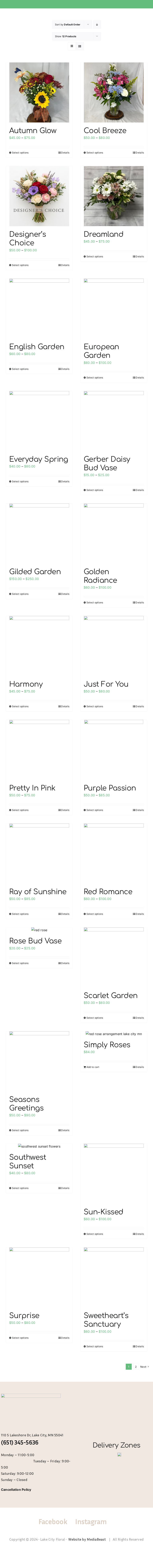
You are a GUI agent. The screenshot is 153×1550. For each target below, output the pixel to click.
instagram (91, 1521)
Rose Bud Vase (35, 941)
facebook (52, 1521)
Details (65, 152)
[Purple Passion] (114, 750)
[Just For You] (114, 646)
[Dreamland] (114, 196)
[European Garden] (114, 309)
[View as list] (80, 46)
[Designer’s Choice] (39, 196)
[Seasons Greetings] (39, 1061)
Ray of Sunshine (38, 892)
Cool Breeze (105, 131)
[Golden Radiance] (114, 534)
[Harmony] (39, 646)
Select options (20, 152)
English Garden (36, 347)
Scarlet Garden (110, 996)
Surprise (24, 1316)
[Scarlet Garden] (114, 957)
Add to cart (92, 1066)
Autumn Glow (32, 131)
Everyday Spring (38, 459)
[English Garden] (39, 309)
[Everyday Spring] (39, 421)
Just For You (106, 684)
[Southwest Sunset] (39, 1146)
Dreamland (103, 234)
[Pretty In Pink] (39, 750)
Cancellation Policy (16, 1490)
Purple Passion (110, 788)
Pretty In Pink (32, 788)
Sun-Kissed (103, 1212)
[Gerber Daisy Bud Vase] (114, 421)
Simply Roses (107, 1045)
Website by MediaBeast (87, 1539)
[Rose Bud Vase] (39, 930)
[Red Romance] (114, 854)
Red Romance (108, 892)
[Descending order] (97, 24)
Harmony (26, 684)
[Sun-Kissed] (114, 1174)
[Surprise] (39, 1277)
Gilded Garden (35, 572)
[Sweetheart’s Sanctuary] (114, 1277)
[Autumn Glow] (39, 92)
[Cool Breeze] (114, 92)
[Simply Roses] (114, 1034)
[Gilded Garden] (39, 534)
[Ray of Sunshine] (39, 854)
